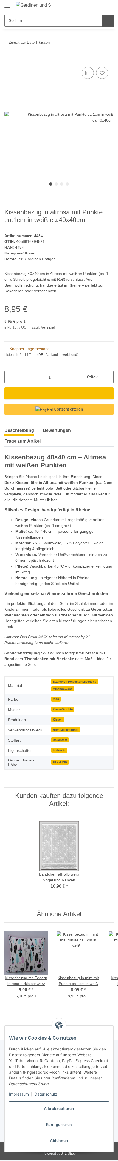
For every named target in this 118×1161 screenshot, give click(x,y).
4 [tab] (67, 184)
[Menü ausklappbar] (7, 3)
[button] (92, 6)
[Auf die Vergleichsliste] (88, 73)
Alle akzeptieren (59, 1108)
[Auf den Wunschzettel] (102, 73)
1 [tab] (50, 184)
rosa (56, 699)
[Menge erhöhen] (107, 377)
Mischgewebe (62, 688)
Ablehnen (59, 1140)
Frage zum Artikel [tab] (22, 441)
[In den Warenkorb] (8, 59)
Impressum (19, 1094)
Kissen (30, 253)
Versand (48, 327)
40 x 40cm (60, 762)
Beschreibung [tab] (19, 430)
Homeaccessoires (65, 729)
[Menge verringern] (10, 377)
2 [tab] (56, 184)
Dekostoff (60, 740)
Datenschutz (46, 1094)
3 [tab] (61, 184)
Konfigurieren (59, 1124)
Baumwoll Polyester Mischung (75, 681)
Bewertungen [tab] (57, 430)
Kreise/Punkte (63, 709)
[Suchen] (108, 21)
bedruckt (59, 750)
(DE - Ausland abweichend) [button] (57, 355)
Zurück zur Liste (22, 42)
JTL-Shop (68, 1153)
